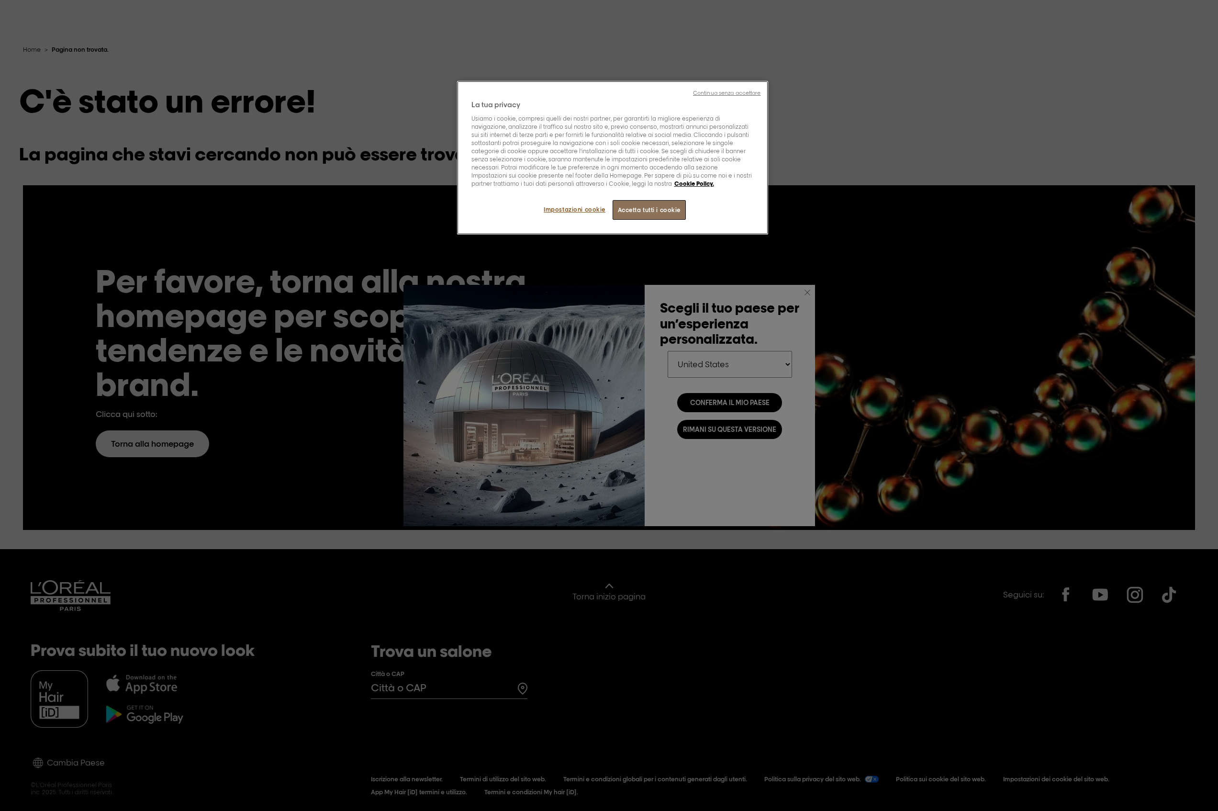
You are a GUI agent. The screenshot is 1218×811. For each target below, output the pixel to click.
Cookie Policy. (694, 183)
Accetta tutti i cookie (649, 210)
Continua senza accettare (727, 93)
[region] (612, 158)
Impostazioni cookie (574, 209)
